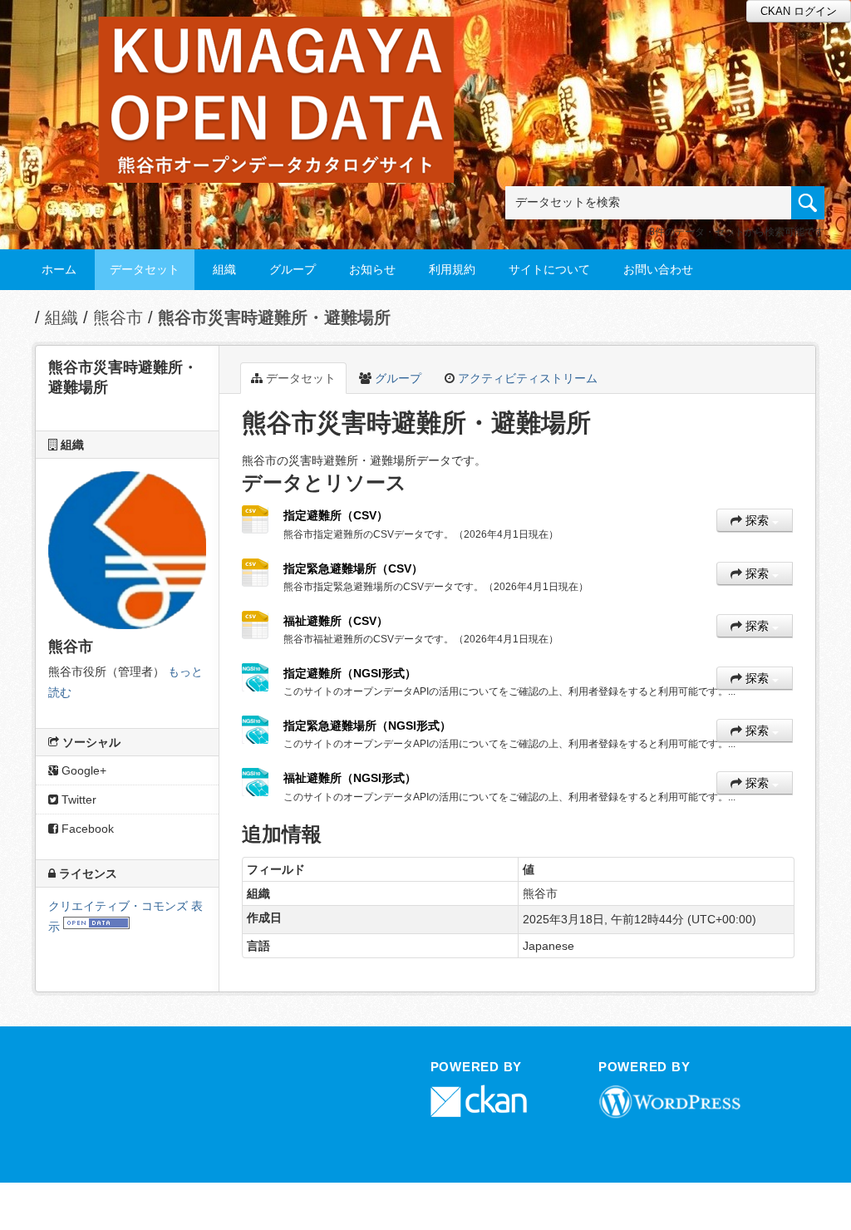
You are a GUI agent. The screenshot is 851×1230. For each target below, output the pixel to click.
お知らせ (372, 269)
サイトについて (549, 269)
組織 (224, 269)
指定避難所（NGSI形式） (349, 673)
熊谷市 (118, 317)
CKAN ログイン (798, 11)
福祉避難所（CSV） (335, 620)
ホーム (59, 269)
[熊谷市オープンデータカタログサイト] (276, 38)
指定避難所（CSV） (335, 515)
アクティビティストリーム (526, 378)
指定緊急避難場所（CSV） (353, 568)
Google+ (82, 770)
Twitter (77, 799)
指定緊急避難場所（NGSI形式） (367, 725)
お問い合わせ (658, 269)
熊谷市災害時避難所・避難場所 (274, 317)
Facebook (86, 828)
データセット (145, 269)
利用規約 (452, 269)
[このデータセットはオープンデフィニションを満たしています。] (96, 926)
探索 (757, 520)
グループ (292, 269)
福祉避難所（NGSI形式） (349, 778)
